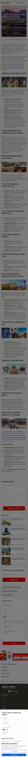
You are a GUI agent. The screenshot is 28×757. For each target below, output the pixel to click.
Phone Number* (6, 727)
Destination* (6, 732)
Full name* (5, 722)
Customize (14, 751)
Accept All (14, 755)
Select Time (5, 741)
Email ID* (5, 717)
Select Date (17, 741)
